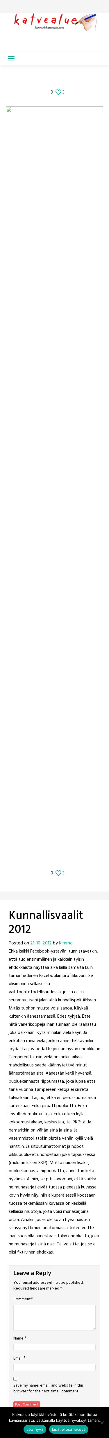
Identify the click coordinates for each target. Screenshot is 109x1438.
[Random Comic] (49, 77)
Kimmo (66, 943)
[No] (102, 1423)
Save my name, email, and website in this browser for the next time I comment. (48, 1388)
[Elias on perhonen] (34, 77)
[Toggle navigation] (11, 58)
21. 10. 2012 (41, 943)
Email (17, 1359)
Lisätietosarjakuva (69, 1429)
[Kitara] (42, 77)
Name (18, 1339)
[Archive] (58, 77)
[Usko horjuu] (67, 77)
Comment (22, 1299)
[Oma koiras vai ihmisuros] (74, 77)
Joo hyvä (34, 1429)
